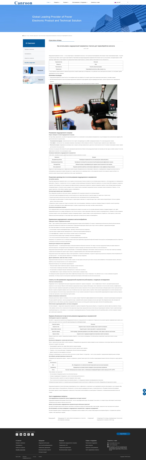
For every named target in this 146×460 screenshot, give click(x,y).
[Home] (23, 2)
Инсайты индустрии (34, 35)
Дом (25, 35)
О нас (28, 35)
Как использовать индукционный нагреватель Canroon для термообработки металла (55, 35)
